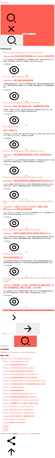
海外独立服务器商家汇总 (12, 257)
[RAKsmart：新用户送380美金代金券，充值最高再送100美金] (19, 102)
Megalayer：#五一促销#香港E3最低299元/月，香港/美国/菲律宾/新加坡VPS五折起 (24, 384)
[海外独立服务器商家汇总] (10, 253)
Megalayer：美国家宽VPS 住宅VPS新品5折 (14, 422)
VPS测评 (5, 7)
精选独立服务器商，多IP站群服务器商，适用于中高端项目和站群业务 (18, 352)
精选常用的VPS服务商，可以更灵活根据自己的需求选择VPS (16, 358)
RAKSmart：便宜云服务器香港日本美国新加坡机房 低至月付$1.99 (28, 181)
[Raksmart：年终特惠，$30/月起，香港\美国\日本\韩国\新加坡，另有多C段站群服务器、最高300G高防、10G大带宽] (28, 279)
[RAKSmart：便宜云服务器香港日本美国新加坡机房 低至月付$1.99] (20, 177)
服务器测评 (6, 5)
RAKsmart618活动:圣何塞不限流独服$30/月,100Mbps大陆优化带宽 (28, 56)
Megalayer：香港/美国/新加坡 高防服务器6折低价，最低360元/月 (19, 396)
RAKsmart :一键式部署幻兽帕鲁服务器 (18, 80)
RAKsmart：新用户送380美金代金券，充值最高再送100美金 (26, 106)
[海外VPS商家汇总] (8, 126)
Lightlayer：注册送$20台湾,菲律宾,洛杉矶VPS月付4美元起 (18, 371)
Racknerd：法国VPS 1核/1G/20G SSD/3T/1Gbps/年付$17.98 (18, 409)
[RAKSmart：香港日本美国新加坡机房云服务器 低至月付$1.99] (19, 229)
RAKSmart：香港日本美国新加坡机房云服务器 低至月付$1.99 (26, 233)
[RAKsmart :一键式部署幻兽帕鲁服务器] (13, 76)
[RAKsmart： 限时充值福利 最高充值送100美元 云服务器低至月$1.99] (21, 151)
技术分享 (5, 10)
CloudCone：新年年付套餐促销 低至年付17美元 (15, 364)
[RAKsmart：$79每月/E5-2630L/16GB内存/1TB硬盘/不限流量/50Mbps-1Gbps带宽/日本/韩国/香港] (27, 201)
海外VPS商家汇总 (10, 130)
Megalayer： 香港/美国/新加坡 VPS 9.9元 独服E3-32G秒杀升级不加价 (20, 403)
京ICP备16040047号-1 (23, 433)
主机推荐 (5, 9)
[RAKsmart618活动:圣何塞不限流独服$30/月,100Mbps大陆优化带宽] (20, 52)
